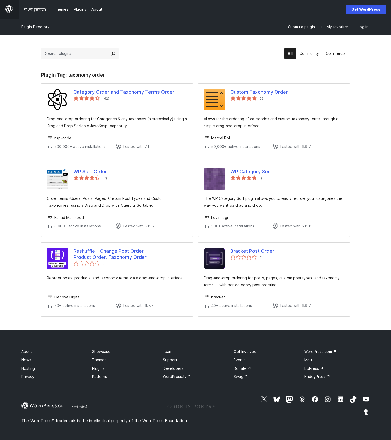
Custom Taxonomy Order (259, 92)
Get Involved (245, 351)
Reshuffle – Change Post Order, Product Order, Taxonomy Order (110, 254)
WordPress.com (320, 351)
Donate (242, 368)
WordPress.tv (177, 376)
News (26, 360)
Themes (99, 360)
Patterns (99, 376)
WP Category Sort (251, 171)
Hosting (28, 368)
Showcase (101, 351)
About (26, 351)
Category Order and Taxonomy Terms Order (123, 92)
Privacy (27, 376)
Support (170, 360)
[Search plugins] (113, 53)
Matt (310, 360)
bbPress (313, 368)
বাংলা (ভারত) (79, 406)
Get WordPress (366, 9)
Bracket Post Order (252, 251)
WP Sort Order (90, 171)
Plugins (98, 368)
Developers (173, 368)
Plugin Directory (35, 26)
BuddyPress (317, 376)
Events (240, 360)
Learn (168, 351)
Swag (241, 376)
